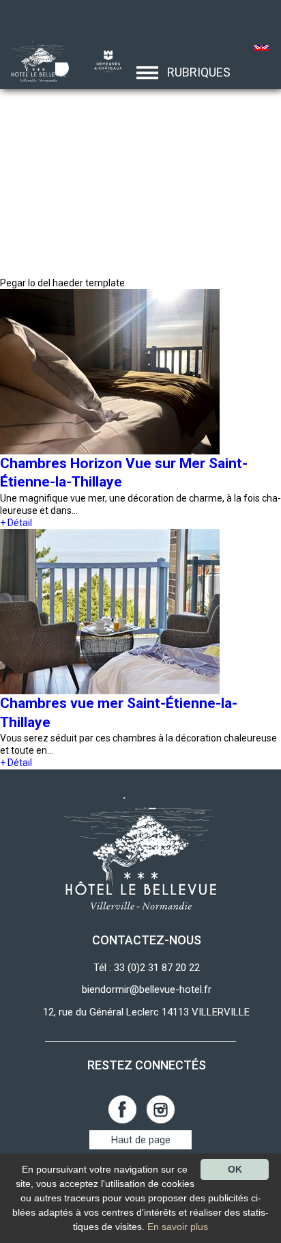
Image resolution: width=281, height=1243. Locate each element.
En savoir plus (177, 1226)
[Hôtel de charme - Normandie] (34, 60)
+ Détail (16, 522)
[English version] (261, 49)
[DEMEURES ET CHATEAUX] (103, 60)
